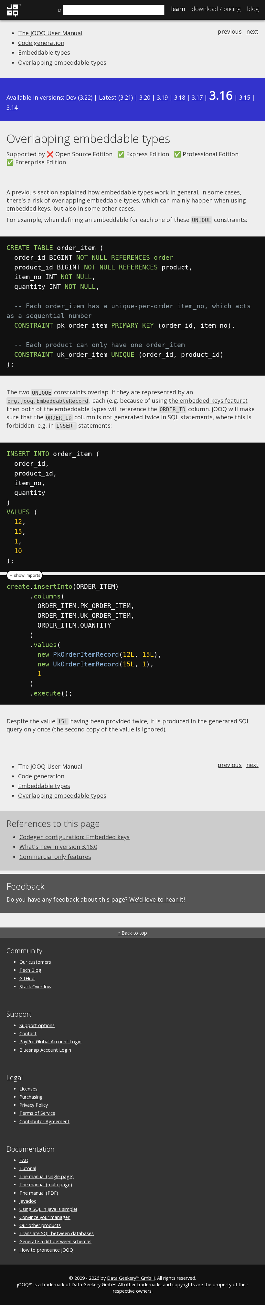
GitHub (27, 978)
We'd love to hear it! (157, 899)
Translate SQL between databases (56, 1233)
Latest (108, 97)
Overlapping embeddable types (62, 62)
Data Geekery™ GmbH (131, 1278)
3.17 (197, 97)
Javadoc (27, 1201)
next (252, 31)
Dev (71, 97)
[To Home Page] (13, 15)
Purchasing (31, 1097)
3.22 (85, 97)
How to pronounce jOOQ (46, 1250)
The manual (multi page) (45, 1184)
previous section (35, 192)
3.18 (179, 97)
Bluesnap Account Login (45, 1050)
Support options (37, 1025)
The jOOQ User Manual (50, 33)
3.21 (125, 97)
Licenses (28, 1089)
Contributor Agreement (44, 1121)
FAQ (23, 1160)
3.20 (144, 97)
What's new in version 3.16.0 (58, 846)
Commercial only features (55, 857)
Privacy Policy (33, 1105)
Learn (178, 9)
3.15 (244, 97)
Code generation (41, 43)
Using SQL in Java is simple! (48, 1209)
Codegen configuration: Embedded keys (74, 837)
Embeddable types (44, 52)
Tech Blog (30, 970)
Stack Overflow (35, 986)
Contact (28, 1033)
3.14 (11, 107)
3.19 (162, 97)
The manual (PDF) (38, 1193)
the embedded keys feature (207, 400)
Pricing (216, 9)
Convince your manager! (44, 1217)
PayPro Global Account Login (50, 1041)
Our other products (40, 1225)
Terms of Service (37, 1113)
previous (229, 31)
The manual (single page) (46, 1176)
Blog (253, 9)
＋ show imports (24, 575)
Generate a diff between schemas (55, 1241)
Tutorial (27, 1168)
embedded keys (28, 208)
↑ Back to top (132, 933)
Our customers (35, 962)
